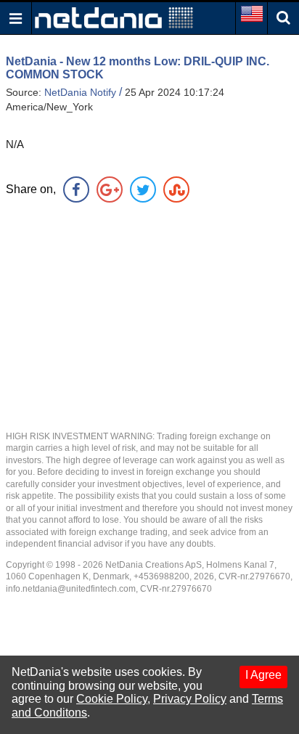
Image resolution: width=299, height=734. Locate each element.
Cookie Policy (111, 699)
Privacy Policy (189, 699)
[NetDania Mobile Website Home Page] (114, 17)
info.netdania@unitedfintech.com (71, 589)
